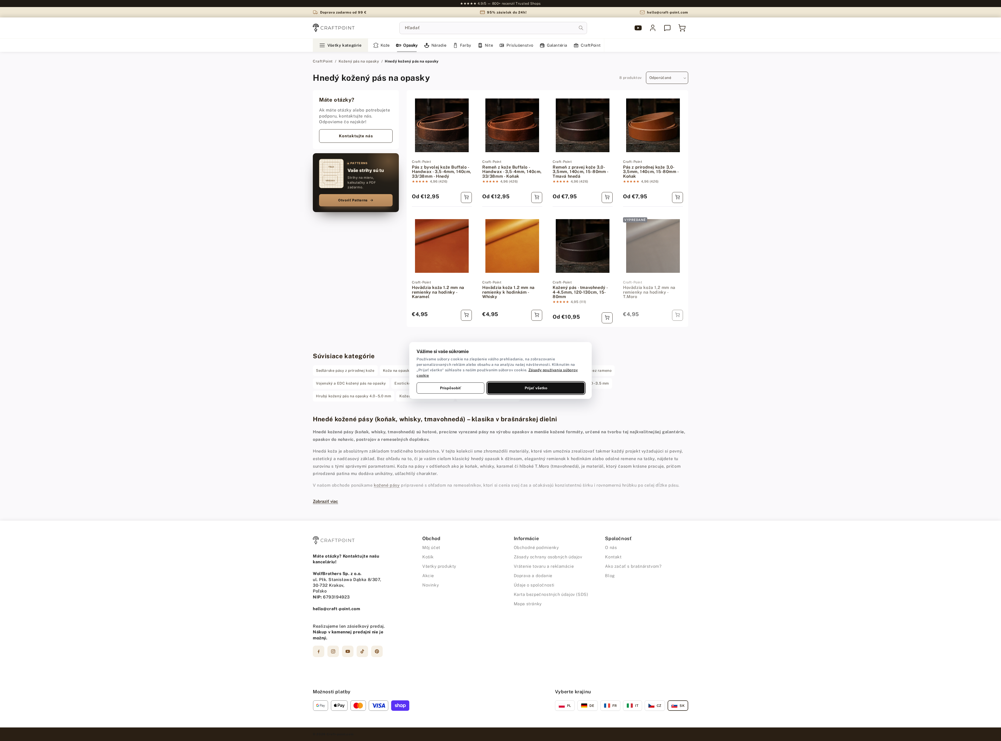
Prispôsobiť (450, 388)
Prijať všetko (536, 388)
